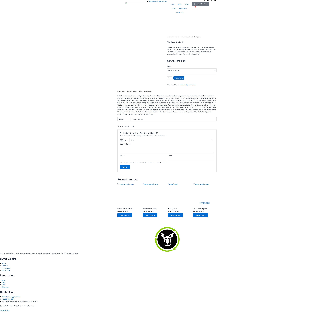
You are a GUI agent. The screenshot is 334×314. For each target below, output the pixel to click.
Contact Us (179, 12)
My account (183, 8)
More (179, 4)
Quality (169, 66)
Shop (174, 8)
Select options (125, 215)
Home (172, 4)
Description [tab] (121, 91)
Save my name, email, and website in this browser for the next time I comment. (144, 163)
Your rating (123, 140)
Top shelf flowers (183, 37)
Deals (186, 4)
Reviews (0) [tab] (148, 91)
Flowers (174, 37)
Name (122, 155)
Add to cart (179, 78)
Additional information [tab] (134, 91)
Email (170, 155)
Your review (125, 144)
